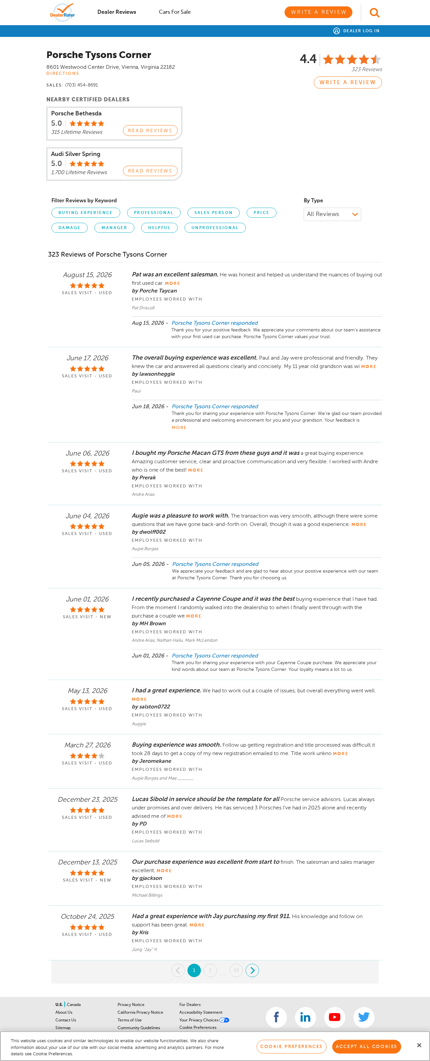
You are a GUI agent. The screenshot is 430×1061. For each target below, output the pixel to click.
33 (236, 970)
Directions (62, 73)
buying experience (85, 213)
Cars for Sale (175, 12)
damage (69, 228)
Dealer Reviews (116, 12)
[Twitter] (364, 1017)
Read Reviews (150, 130)
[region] (215, 1046)
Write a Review (319, 12)
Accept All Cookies (366, 1046)
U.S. (59, 1005)
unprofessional (215, 228)
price (261, 213)
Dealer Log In (361, 31)
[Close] (419, 1045)
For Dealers (190, 1005)
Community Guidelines (139, 1028)
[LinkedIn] (305, 1017)
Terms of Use (130, 1020)
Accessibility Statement (200, 1013)
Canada (74, 1005)
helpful (159, 228)
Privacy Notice (131, 1005)
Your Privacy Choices (199, 1020)
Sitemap (63, 1028)
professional (154, 213)
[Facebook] (276, 1017)
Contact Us (65, 1020)
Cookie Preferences (197, 1028)
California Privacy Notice (140, 1013)
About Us (63, 1013)
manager (114, 228)
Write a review (347, 83)
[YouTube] (334, 1017)
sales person (214, 213)
